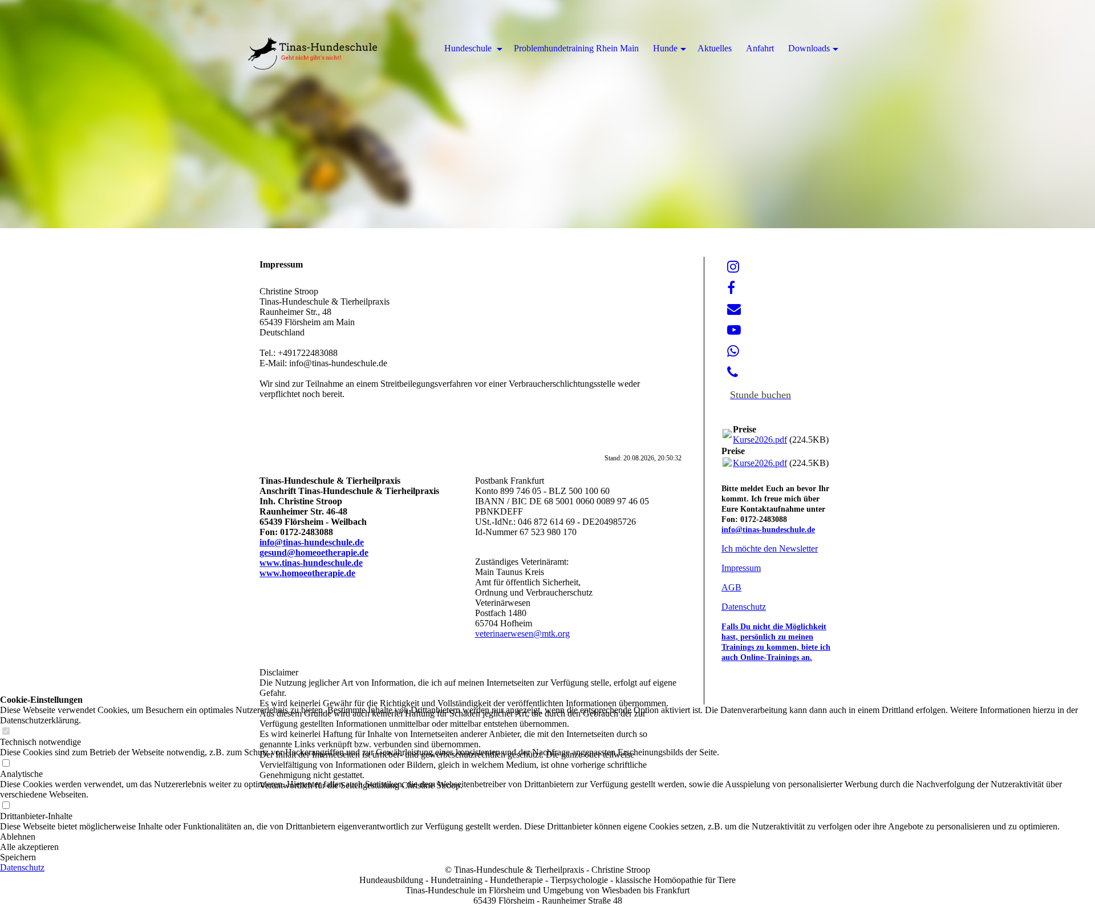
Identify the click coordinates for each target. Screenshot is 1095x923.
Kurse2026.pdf (760, 439)
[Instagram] (733, 267)
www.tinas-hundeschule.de (311, 563)
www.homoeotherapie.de (307, 573)
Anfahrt (760, 48)
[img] (547, 114)
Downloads (809, 48)
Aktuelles (714, 48)
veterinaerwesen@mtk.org (522, 633)
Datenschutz (743, 607)
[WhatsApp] (733, 351)
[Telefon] (732, 372)
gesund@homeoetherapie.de (313, 552)
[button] (547, 857)
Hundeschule (469, 48)
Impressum (741, 568)
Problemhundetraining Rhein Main (576, 48)
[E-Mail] (734, 309)
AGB (731, 587)
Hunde (665, 48)
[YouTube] (734, 330)
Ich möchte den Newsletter (769, 548)
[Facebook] (731, 288)
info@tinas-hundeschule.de (311, 542)
